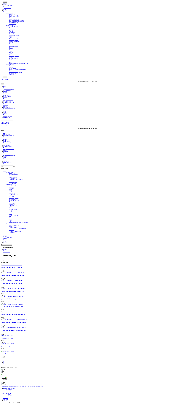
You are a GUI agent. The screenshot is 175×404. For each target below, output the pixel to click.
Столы (4, 9)
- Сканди (11, 52)
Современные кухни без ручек (16, 179)
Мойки (10, 226)
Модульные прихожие (8, 102)
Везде (4, 86)
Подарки (5, 103)
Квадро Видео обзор (13, 194)
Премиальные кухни (13, 178)
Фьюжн (10, 220)
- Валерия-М (12, 29)
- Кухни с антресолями (14, 16)
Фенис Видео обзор (13, 215)
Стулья (4, 10)
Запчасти (11, 233)
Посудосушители (13, 227)
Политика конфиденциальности (15, 386)
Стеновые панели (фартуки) (15, 231)
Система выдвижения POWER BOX (17, 228)
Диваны (5, 6)
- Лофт (10, 36)
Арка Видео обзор (13, 185)
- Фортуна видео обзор (14, 58)
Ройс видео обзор (13, 209)
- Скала (10, 51)
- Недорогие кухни (13, 17)
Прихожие (5, 105)
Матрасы (5, 97)
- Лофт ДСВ (11, 37)
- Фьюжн (11, 61)
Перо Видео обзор (13, 205)
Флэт (10, 216)
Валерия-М (11, 188)
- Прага (10, 47)
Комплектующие (10, 64)
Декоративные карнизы (8, 89)
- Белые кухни (12, 14)
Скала (10, 210)
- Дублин (11, 31)
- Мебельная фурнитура (14, 65)
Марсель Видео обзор (14, 198)
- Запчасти (11, 74)
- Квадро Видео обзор (14, 35)
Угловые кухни (6, 114)
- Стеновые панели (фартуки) (15, 72)
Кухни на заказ (9, 13)
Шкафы (5, 3)
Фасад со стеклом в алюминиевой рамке (18, 222)
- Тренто (11, 54)
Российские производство (9, 108)
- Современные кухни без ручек (16, 20)
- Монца (11, 42)
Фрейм (10, 219)
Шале (10, 221)
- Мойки (11, 67)
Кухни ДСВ (26, 386)
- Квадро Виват (12, 33)
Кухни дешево (6, 95)
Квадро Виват (12, 193)
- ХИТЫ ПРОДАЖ (13, 22)
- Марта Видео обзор (13, 40)
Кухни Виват (32, 386)
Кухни (4, 11)
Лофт (10, 195)
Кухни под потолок (13, 174)
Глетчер (10, 189)
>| (3, 365)
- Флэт (10, 57)
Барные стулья (6, 87)
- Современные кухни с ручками (16, 21)
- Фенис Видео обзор (14, 56)
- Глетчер (11, 30)
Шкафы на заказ (7, 117)
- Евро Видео (12, 32)
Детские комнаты (7, 8)
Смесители (11, 230)
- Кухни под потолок (13, 15)
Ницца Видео (12, 204)
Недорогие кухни (13, 177)
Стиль (4, 111)
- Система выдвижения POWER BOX (17, 69)
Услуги (5, 400)
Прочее (5, 106)
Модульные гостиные (8, 100)
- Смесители (11, 70)
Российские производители (9, 388)
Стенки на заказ (9, 5)
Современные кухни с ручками (16, 180)
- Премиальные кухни (14, 19)
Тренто (10, 214)
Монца (10, 201)
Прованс (11, 207)
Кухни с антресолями (14, 175)
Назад (5, 1)
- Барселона (11, 27)
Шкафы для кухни (7, 116)
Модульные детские (8, 101)
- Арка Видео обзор (13, 26)
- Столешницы (12, 73)
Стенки (5, 4)
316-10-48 (5, 123)
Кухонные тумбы (7, 96)
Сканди (10, 211)
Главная (5, 249)
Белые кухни (12, 173)
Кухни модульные (10, 25)
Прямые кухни (6, 107)
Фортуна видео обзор (14, 217)
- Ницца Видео (12, 45)
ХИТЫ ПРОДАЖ (13, 182)
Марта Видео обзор (13, 199)
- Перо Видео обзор (13, 46)
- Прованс (11, 48)
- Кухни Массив (12, 24)
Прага (10, 206)
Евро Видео (11, 191)
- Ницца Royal (12, 43)
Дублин (10, 190)
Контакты (5, 398)
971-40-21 (5, 122)
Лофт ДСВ (11, 196)
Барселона (11, 187)
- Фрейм (11, 59)
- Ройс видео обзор (13, 49)
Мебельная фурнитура (14, 225)
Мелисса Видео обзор (14, 200)
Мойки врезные (9, 395)
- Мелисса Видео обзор (14, 41)
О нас (2, 386)
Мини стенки (6, 98)
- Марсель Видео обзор (14, 38)
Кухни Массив (12, 183)
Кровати (5, 92)
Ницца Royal (12, 203)
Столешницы (12, 232)
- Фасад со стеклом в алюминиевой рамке (18, 63)
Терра (10, 212)
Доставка (5, 386)
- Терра (10, 53)
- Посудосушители (13, 68)
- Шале (10, 62)
